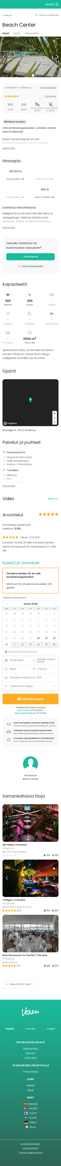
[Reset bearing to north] (54, 422)
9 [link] (54, 619)
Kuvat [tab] (6, 33)
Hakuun (7, 15)
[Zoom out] (54, 418)
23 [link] (54, 632)
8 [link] (46, 619)
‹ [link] (6, 603)
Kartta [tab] (17, 33)
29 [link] (22, 613)
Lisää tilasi (31, 1058)
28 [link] (14, 613)
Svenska (30, 1028)
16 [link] (54, 625)
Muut (32, 1127)
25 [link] (14, 638)
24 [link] (6, 638)
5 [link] (22, 619)
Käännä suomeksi (16, 121)
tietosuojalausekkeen (25, 713)
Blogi (30, 1090)
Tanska (32, 1108)
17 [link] (7, 632)
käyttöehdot (24, 710)
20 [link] (30, 632)
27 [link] (6, 613)
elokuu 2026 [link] (31, 603)
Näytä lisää (9, 148)
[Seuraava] (52, 823)
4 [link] (14, 619)
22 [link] (46, 632)
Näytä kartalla (48, 87)
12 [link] (22, 625)
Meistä (31, 1085)
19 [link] (23, 632)
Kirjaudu (30, 1053)
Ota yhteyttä (30, 256)
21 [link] (38, 632)
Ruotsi (32, 1117)
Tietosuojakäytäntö (31, 1153)
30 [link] (30, 613)
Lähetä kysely (32, 699)
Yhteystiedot (30, 1071)
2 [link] (54, 613)
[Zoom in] (54, 413)
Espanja (32, 1104)
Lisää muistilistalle (49, 15)
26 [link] (22, 638)
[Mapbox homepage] (10, 423)
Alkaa (13, 668)
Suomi (10, 1028)
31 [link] (38, 613)
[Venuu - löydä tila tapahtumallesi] (8, 4)
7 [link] (38, 619)
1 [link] (46, 613)
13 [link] (30, 625)
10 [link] (7, 625)
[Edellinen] (10, 823)
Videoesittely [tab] (32, 33)
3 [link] (6, 619)
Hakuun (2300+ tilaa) (20, 984)
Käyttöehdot (30, 1148)
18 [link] (15, 632)
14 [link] (38, 625)
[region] (30, 402)
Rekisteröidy (30, 1048)
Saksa (32, 1122)
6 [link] (30, 619)
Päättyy (42, 668)
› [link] (54, 603)
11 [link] (14, 625)
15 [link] (46, 625)
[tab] (30, 499)
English (51, 1028)
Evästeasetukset (30, 1144)
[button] (4, 57)
